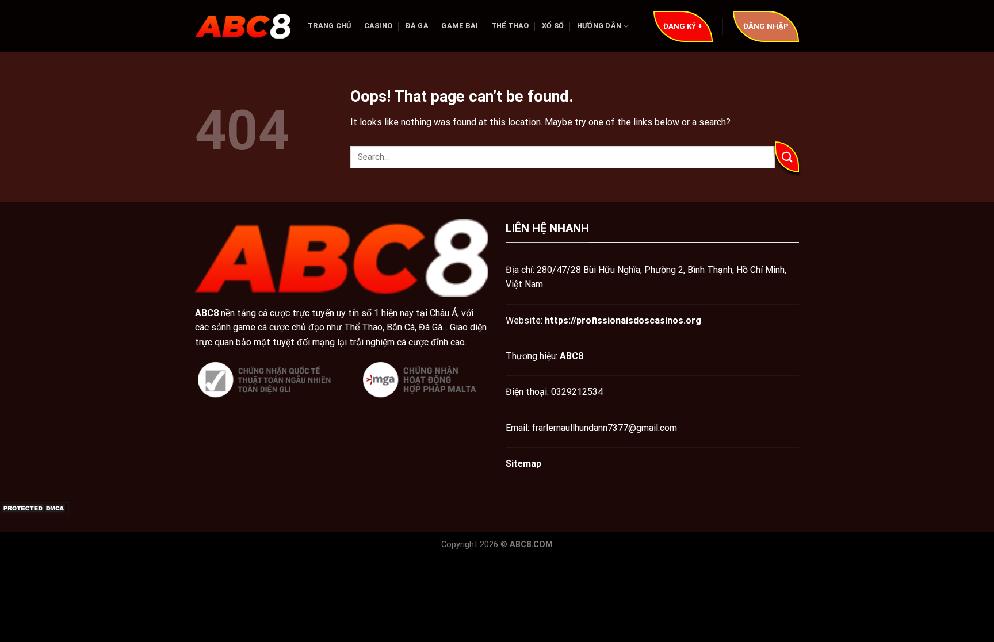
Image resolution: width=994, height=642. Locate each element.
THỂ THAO (510, 25)
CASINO (378, 25)
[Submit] (787, 156)
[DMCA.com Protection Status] (34, 507)
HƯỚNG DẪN (599, 25)
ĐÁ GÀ (417, 25)
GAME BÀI (459, 25)
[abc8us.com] (242, 26)
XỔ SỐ (553, 25)
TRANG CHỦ (329, 25)
